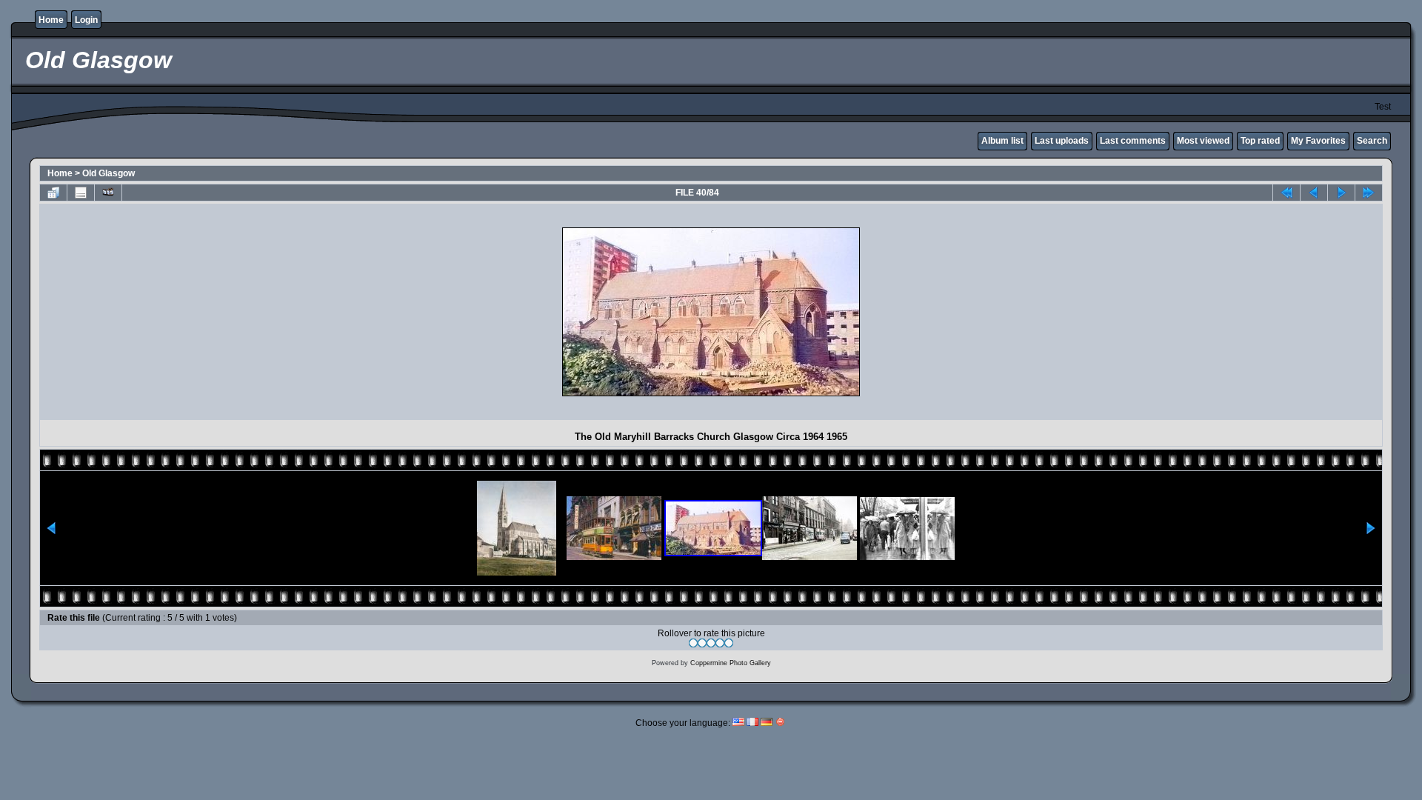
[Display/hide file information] (80, 192)
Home (51, 20)
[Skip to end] (1368, 192)
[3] (711, 643)
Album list (1002, 141)
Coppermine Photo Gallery (730, 663)
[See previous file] (1314, 192)
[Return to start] (1286, 192)
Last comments (1133, 141)
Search (1372, 141)
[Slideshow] (108, 192)
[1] (693, 643)
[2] (702, 643)
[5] (728, 643)
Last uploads (1062, 141)
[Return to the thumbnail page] (53, 192)
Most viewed (1203, 141)
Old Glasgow (108, 173)
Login (86, 20)
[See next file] (1341, 192)
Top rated (1260, 141)
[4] (719, 643)
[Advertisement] (173, 312)
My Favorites (1318, 141)
